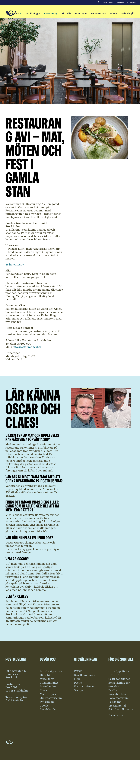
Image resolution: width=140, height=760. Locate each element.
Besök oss (14, 13)
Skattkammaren (84, 675)
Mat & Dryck (48, 694)
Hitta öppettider (118, 671)
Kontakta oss (98, 13)
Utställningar (32, 13)
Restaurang (51, 13)
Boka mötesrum (118, 698)
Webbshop (127, 13)
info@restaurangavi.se (27, 347)
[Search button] (133, 12)
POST (78, 671)
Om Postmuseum (51, 698)
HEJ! (77, 678)
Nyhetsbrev (116, 715)
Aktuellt (66, 13)
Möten (113, 13)
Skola (105, 2)
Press (111, 2)
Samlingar (81, 13)
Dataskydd (47, 701)
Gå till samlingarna (120, 709)
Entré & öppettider (52, 671)
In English (120, 2)
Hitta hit (45, 675)
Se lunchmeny (14, 264)
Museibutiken (48, 686)
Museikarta (47, 678)
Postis (78, 682)
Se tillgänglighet (119, 678)
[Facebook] (95, 2)
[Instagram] (98, 2)
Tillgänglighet (49, 682)
